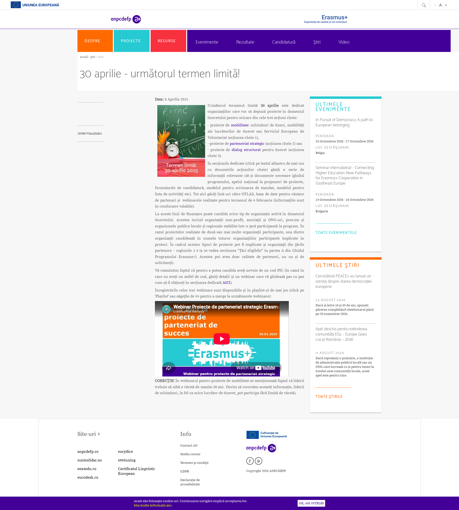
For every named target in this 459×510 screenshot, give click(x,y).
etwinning (127, 460)
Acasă (84, 57)
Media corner (190, 454)
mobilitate (239, 125)
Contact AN (188, 445)
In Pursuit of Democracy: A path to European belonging (344, 122)
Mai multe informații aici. (153, 505)
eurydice (125, 451)
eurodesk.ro (87, 477)
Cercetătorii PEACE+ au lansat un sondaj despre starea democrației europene (344, 281)
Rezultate (245, 42)
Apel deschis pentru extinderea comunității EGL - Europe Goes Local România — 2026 (341, 334)
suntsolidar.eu (89, 460)
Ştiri (317, 42)
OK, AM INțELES (311, 503)
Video (344, 42)
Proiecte (131, 41)
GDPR (184, 471)
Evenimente (207, 42)
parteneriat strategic (247, 143)
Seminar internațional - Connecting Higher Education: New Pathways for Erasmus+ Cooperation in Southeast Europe (345, 175)
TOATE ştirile (329, 396)
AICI (226, 282)
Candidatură (283, 42)
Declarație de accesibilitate (190, 482)
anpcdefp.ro (87, 451)
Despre (92, 41)
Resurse (167, 41)
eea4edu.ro (86, 468)
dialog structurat (246, 149)
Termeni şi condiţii (194, 463)
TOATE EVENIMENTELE (336, 233)
